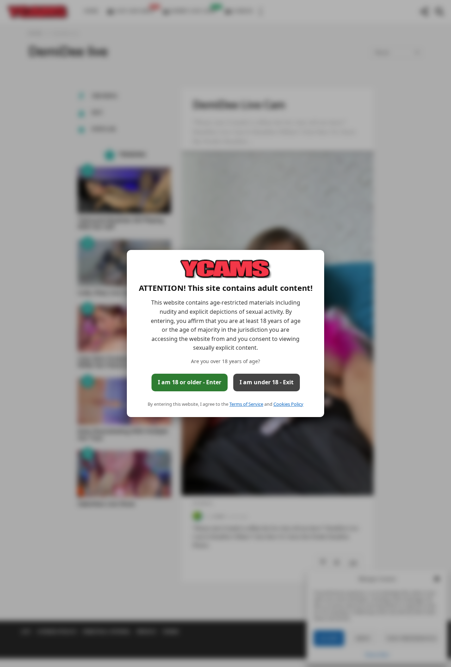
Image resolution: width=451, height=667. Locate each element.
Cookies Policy (288, 404)
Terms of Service (246, 404)
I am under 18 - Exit (267, 382)
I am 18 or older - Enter (189, 382)
